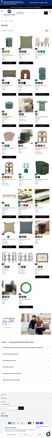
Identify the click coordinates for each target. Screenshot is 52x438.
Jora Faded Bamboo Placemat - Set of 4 (8, 148)
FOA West (20, 118)
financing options (12, 370)
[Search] (46, 13)
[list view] (49, 30)
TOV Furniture (4, 56)
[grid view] (46, 30)
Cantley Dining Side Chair (40, 54)
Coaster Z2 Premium (38, 55)
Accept (25, 434)
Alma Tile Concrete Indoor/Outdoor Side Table (7, 54)
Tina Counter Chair (22, 269)
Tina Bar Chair (5, 269)
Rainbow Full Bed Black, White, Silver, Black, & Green (24, 208)
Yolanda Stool (5, 299)
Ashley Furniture (22, 55)
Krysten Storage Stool (22, 148)
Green (6, 21)
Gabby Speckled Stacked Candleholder (7, 117)
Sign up (21, 408)
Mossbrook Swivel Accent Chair (41, 179)
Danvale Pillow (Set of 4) (7, 85)
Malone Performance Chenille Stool (8, 180)
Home (2, 21)
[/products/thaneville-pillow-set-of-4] (26, 227)
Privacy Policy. (23, 431)
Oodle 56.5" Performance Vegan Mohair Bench (8, 208)
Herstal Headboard (23, 116)
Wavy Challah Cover (39, 269)
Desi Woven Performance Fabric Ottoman (24, 86)
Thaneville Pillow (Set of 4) (24, 239)
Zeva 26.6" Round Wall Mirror (25, 299)
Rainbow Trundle (38, 208)
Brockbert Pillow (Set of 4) (24, 54)
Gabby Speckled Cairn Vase (41, 85)
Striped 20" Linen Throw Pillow (8, 239)
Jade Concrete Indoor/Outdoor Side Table (41, 117)
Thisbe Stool (37, 239)
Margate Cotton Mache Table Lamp (25, 180)
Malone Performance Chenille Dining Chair (41, 148)
